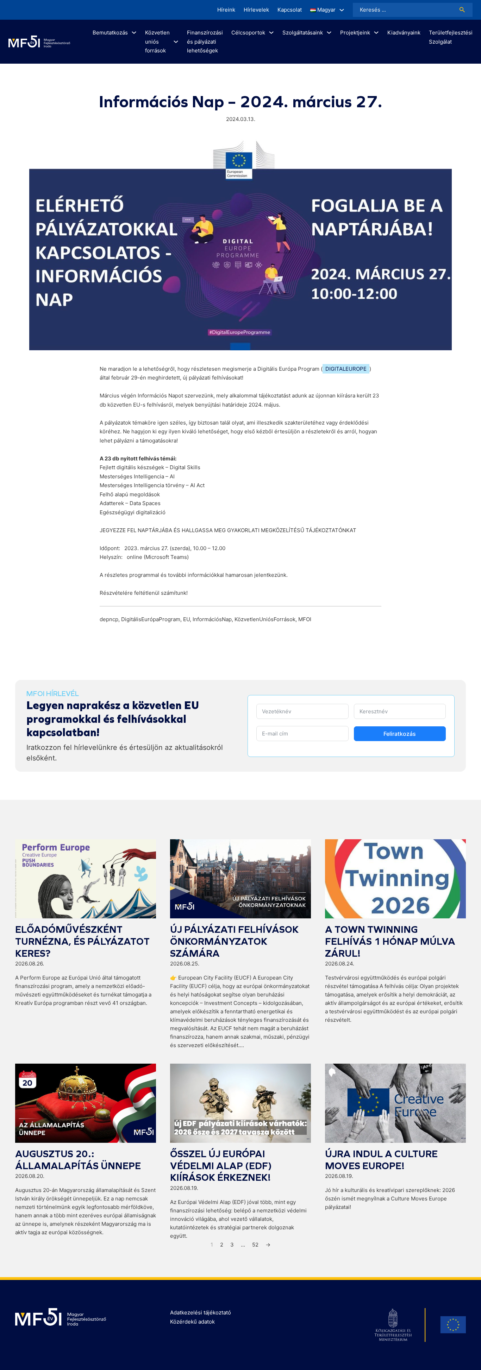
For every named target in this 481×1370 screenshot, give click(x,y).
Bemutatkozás (110, 32)
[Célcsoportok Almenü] (271, 32)
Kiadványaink (403, 32)
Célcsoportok (248, 32)
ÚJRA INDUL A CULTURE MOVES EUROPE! (381, 1160)
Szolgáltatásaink (302, 32)
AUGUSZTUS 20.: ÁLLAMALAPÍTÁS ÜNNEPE (78, 1160)
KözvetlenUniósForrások (265, 619)
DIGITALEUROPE (346, 368)
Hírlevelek (256, 9)
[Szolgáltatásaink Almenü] (329, 32)
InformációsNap (212, 619)
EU (186, 619)
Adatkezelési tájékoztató (200, 1312)
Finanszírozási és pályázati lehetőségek (205, 41)
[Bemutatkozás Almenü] (134, 32)
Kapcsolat (289, 9)
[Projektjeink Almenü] (376, 32)
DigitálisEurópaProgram (150, 619)
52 (255, 1244)
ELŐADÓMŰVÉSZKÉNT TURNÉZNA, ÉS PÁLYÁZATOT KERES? (82, 941)
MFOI (304, 619)
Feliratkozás (399, 733)
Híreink (226, 9)
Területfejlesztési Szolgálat (451, 37)
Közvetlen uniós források (157, 41)
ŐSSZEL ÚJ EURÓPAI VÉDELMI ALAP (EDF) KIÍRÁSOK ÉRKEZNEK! (221, 1166)
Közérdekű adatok (192, 1321)
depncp (109, 619)
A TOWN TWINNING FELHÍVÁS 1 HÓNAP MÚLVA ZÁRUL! (390, 941)
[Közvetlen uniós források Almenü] (176, 41)
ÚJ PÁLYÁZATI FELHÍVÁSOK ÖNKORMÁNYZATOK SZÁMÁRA (234, 941)
